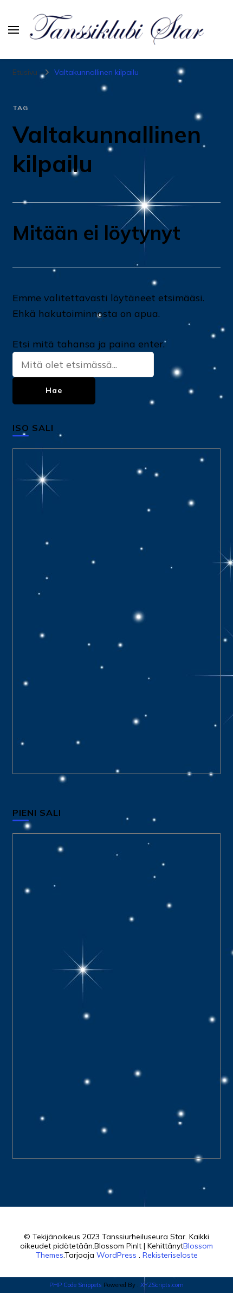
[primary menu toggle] (13, 30)
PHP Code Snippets (75, 1285)
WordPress (116, 1255)
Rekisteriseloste (170, 1255)
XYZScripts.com (162, 1285)
